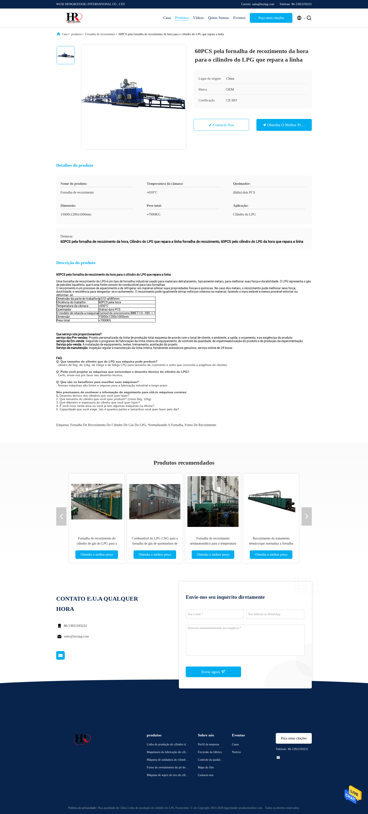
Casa (167, 18)
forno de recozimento (200, 425)
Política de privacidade (82, 808)
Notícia (236, 752)
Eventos (239, 18)
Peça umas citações (271, 18)
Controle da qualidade (210, 760)
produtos (76, 34)
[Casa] (73, 18)
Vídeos (198, 18)
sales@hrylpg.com (76, 636)
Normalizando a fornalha (165, 425)
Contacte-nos (223, 125)
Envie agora (211, 672)
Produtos (182, 18)
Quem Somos (218, 18)
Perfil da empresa (208, 744)
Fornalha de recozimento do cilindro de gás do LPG (108, 425)
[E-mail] (65, 658)
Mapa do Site (206, 767)
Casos (235, 744)
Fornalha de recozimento (100, 34)
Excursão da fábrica (210, 752)
